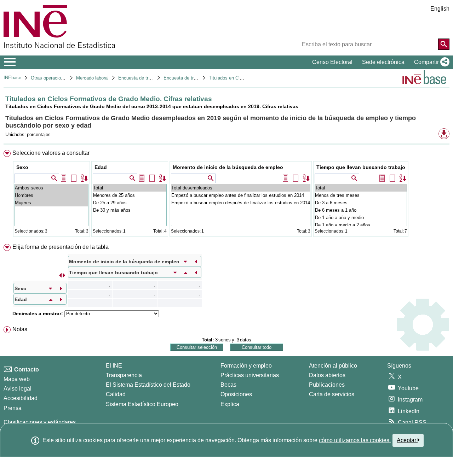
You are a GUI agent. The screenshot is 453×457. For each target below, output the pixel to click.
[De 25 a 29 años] (129, 202)
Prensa (13, 408)
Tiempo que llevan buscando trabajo (360, 167)
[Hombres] (51, 195)
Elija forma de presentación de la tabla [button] (60, 247)
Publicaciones (327, 385)
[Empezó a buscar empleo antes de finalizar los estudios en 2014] (240, 195)
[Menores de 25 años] (129, 195)
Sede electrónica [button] (383, 62)
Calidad (116, 394)
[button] (430, 62)
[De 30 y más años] (129, 210)
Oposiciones (236, 394)
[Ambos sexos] (51, 188)
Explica (229, 404)
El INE (114, 366)
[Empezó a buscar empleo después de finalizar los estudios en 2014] (240, 202)
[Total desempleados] (240, 188)
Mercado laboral (92, 78)
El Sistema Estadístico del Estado (148, 385)
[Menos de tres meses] (361, 195)
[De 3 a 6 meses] (361, 202)
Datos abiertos (327, 375)
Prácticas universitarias (249, 375)
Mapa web (17, 379)
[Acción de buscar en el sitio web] (443, 44)
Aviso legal (17, 389)
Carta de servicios (331, 394)
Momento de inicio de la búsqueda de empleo (228, 167)
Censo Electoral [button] (332, 62)
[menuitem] (226, 195)
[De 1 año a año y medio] (361, 217)
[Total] (129, 188)
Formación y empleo (246, 366)
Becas (228, 385)
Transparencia (124, 375)
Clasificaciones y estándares (40, 422)
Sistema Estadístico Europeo (142, 404)
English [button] (439, 9)
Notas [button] (19, 329)
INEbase (12, 77)
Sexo (22, 167)
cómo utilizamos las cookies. (355, 440)
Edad (100, 167)
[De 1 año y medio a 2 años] (361, 225)
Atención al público (333, 366)
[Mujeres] (51, 202)
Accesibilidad (21, 398)
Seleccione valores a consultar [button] (51, 153)
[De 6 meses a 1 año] (361, 210)
